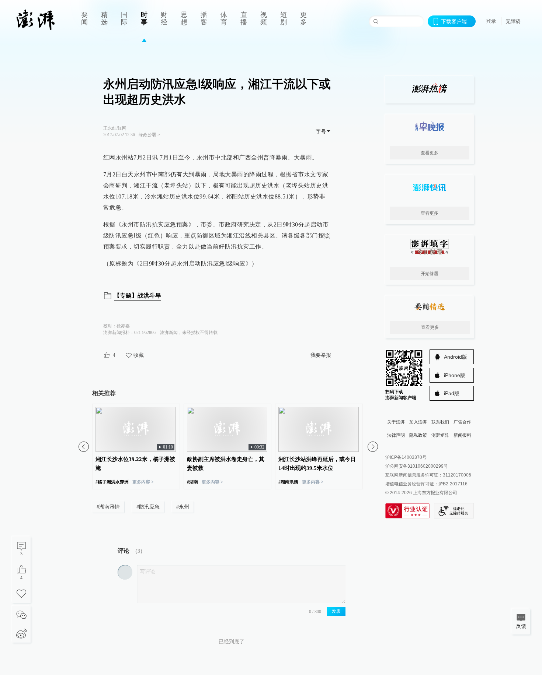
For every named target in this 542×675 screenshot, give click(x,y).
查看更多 (429, 152)
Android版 (455, 357)
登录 (491, 21)
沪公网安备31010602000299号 (416, 466)
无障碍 (513, 21)
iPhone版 (454, 375)
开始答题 (429, 273)
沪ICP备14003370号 (406, 457)
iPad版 (451, 393)
